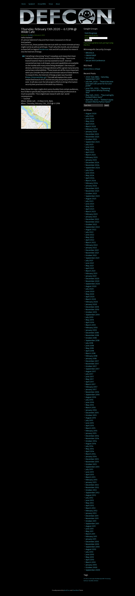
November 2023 (92, 191)
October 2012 (91, 490)
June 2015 (90, 423)
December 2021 (92, 250)
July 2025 (89, 144)
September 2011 (92, 523)
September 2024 (93, 168)
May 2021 (90, 266)
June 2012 (90, 500)
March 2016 (91, 407)
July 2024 (90, 170)
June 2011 (90, 529)
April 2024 (90, 178)
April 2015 (90, 425)
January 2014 (91, 456)
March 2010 (91, 562)
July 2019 (89, 317)
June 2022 (90, 235)
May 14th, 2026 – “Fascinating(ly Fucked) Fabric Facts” (100, 96)
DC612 (87, 578)
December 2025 (92, 134)
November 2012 (92, 487)
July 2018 (89, 343)
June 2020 (90, 291)
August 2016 (91, 397)
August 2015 (91, 418)
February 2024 (92, 183)
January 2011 (91, 539)
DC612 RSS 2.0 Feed (92, 69)
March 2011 (90, 534)
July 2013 (89, 469)
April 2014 (90, 451)
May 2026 (90, 121)
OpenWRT (102, 578)
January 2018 (91, 358)
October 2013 (91, 464)
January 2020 (91, 304)
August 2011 (91, 526)
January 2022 (91, 247)
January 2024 (91, 186)
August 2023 (91, 198)
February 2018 (91, 356)
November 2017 (92, 364)
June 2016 (90, 402)
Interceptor (92, 578)
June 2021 (90, 263)
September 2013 (92, 467)
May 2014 (90, 449)
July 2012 (89, 498)
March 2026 (91, 126)
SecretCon (90, 58)
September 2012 (92, 492)
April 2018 (90, 351)
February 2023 (92, 214)
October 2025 (91, 139)
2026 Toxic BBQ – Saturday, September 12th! (97, 78)
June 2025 (90, 147)
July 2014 (89, 446)
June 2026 (90, 119)
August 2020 (91, 286)
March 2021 (90, 271)
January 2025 (91, 160)
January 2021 (91, 276)
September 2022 (93, 227)
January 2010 (91, 565)
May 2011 (89, 531)
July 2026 (90, 116)
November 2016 (92, 392)
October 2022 (91, 224)
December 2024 (92, 162)
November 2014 (92, 438)
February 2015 (91, 431)
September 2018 (92, 340)
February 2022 (92, 245)
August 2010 (91, 549)
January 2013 (91, 482)
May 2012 (90, 503)
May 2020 (90, 294)
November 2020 (92, 281)
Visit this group (91, 33)
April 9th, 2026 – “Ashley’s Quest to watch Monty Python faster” (99, 101)
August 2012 (91, 495)
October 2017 (91, 366)
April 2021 (90, 268)
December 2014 (92, 436)
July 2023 (89, 201)
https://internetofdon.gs (36, 77)
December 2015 (92, 413)
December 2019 (92, 307)
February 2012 (91, 511)
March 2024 (91, 180)
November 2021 (92, 253)
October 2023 (91, 193)
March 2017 (90, 384)
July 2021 (89, 260)
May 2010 (90, 557)
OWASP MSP (91, 55)
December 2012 (92, 485)
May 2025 (90, 149)
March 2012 (90, 508)
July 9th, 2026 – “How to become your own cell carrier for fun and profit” (99, 83)
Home (24, 4)
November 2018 (92, 335)
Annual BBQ (42, 4)
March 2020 (91, 299)
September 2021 (92, 258)
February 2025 (92, 157)
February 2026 (92, 129)
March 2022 (91, 242)
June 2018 (90, 345)
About (58, 4)
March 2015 (90, 428)
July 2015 (89, 420)
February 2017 (91, 387)
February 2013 (91, 480)
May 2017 (90, 379)
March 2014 (91, 454)
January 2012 (91, 513)
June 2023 (90, 204)
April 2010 (90, 560)
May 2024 (90, 175)
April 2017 (90, 382)
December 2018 (92, 333)
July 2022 (89, 232)
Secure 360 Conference (95, 60)
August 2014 (91, 443)
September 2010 (93, 547)
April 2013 (90, 474)
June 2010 (90, 554)
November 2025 (92, 137)
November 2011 (92, 518)
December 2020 (92, 278)
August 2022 (91, 229)
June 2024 (90, 173)
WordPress (67, 590)
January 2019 (91, 330)
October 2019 (91, 312)
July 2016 (89, 400)
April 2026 (90, 124)
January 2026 (91, 131)
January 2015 (91, 433)
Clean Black (76, 590)
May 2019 (90, 320)
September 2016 (93, 394)
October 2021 (91, 255)
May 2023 (90, 206)
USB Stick (96, 580)
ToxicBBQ (91, 580)
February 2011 (91, 536)
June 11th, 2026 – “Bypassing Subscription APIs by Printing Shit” (98, 90)
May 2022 (90, 237)
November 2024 (92, 165)
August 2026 (91, 113)
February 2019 (92, 327)
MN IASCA (90, 53)
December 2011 (92, 516)
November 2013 (92, 462)
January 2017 (91, 389)
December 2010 (92, 541)
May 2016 (90, 405)
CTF (84, 578)
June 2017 (90, 376)
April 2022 (90, 240)
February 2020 (92, 302)
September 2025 (93, 142)
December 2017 (92, 361)
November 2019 (92, 309)
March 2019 (91, 325)
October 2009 (91, 567)
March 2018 (90, 353)
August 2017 (91, 371)
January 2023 (91, 217)
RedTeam (86, 580)
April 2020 (90, 296)
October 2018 (91, 338)
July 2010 (89, 552)
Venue (51, 4)
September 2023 (93, 196)
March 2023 (91, 211)
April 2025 (90, 152)
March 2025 (91, 155)
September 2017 (92, 369)
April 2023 (90, 209)
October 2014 (91, 441)
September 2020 (93, 284)
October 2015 (91, 415)
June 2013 (90, 472)
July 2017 (89, 374)
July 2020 (90, 289)
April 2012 (90, 505)
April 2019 (90, 322)
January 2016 (91, 410)
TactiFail (30, 35)
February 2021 (91, 273)
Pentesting (107, 578)
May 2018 (90, 348)
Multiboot (97, 578)
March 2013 (90, 477)
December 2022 (92, 219)
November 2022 (92, 222)
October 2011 (91, 521)
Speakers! (32, 4)
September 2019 (93, 315)
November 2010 (92, 544)
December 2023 (92, 188)
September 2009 (93, 570)
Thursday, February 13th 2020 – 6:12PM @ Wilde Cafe (49, 30)
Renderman (44, 49)
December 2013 (92, 459)
